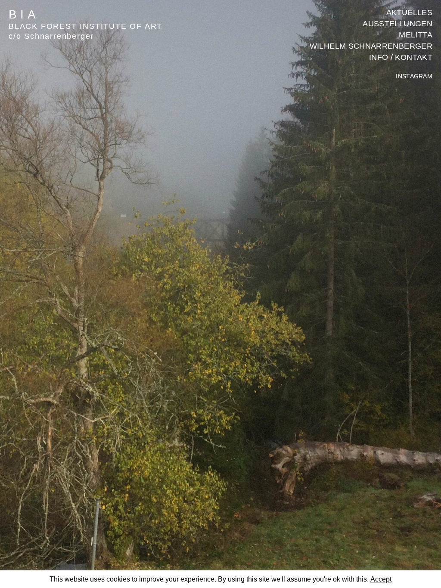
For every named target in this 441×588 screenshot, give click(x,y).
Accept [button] (380, 579)
